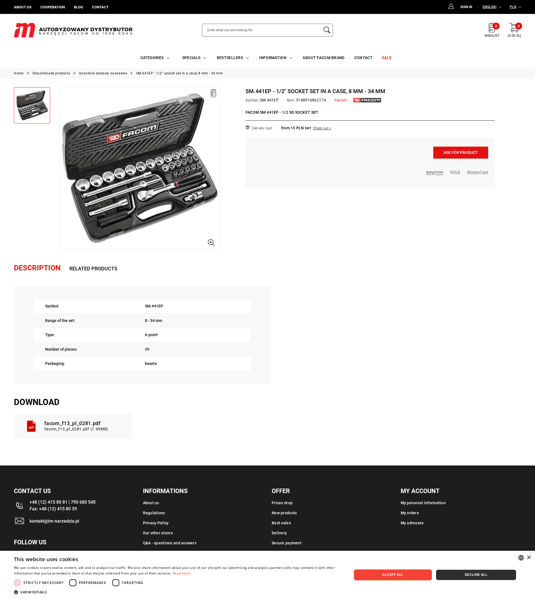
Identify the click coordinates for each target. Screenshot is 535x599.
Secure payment (286, 543)
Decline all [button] (476, 574)
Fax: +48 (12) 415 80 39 (53, 508)
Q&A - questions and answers (170, 543)
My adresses (412, 523)
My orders (410, 513)
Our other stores (158, 533)
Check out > (322, 128)
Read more (182, 573)
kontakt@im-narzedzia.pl (54, 521)
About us (151, 503)
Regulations (154, 513)
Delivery (279, 533)
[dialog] (267, 575)
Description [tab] (37, 268)
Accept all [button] (392, 574)
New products (284, 513)
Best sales (281, 523)
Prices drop (282, 503)
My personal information (423, 503)
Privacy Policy (156, 523)
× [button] (529, 558)
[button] (63, 168)
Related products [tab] (93, 268)
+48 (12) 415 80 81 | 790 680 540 (63, 502)
